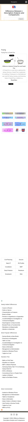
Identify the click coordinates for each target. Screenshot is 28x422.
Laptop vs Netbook (7, 375)
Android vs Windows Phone (10, 351)
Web (21, 274)
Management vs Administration (10, 349)
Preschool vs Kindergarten (9, 338)
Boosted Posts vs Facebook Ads (11, 325)
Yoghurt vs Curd (6, 353)
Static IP (8, 263)
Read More (14, 80)
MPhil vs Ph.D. (6, 407)
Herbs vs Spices (6, 310)
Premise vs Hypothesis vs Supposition (12, 316)
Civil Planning (8, 259)
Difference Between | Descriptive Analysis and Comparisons (14, 13)
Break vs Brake (6, 314)
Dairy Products (8, 270)
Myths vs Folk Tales (7, 360)
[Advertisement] (14, 35)
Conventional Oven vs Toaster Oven (12, 373)
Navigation (14, 2)
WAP (21, 267)
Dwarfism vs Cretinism (8, 362)
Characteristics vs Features (9, 312)
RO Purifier (21, 263)
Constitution (8, 267)
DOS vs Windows (7, 371)
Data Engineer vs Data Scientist (11, 323)
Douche (21, 259)
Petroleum (21, 270)
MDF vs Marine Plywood (9, 364)
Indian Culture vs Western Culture (11, 401)
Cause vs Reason (7, 308)
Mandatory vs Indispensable (10, 327)
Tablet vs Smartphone (8, 396)
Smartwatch (8, 274)
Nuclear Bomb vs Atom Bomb (10, 336)
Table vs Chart (6, 340)
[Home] (14, 8)
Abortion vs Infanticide (8, 329)
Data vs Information (7, 347)
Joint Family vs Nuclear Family (10, 403)
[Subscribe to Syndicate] (1, 410)
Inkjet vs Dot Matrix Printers (9, 377)
